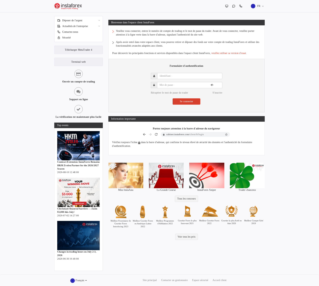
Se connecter (186, 101)
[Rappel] (240, 6)
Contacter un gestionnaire (174, 280)
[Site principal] (226, 6)
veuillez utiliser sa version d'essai (228, 53)
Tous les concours (186, 198)
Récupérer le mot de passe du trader (169, 92)
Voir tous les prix (186, 236)
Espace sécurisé (200, 280)
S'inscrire (217, 92)
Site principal (150, 280)
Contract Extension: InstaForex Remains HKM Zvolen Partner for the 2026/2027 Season (78, 165)
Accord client (219, 280)
